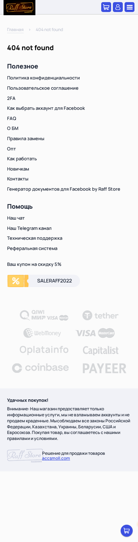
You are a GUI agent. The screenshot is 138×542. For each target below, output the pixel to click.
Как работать (22, 158)
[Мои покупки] (106, 7)
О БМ (12, 128)
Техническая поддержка (34, 238)
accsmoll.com (56, 458)
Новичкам (18, 169)
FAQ (11, 118)
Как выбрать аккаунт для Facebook (46, 108)
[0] (127, 531)
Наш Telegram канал (29, 228)
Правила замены (25, 138)
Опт (11, 148)
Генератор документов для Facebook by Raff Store (63, 189)
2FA (11, 98)
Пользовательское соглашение (43, 88)
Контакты (17, 178)
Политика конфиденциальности (43, 78)
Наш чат (16, 218)
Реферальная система (32, 248)
